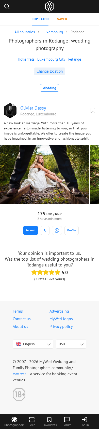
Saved (62, 19)
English (29, 344)
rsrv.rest (19, 373)
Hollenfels (26, 59)
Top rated (40, 19)
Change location (50, 71)
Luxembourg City (51, 59)
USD (62, 344)
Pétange (74, 59)
